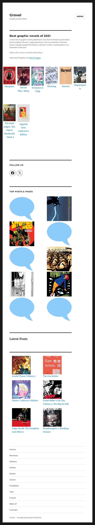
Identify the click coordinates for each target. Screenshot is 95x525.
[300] (59, 259)
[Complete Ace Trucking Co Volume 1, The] (22, 309)
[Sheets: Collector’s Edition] (21, 389)
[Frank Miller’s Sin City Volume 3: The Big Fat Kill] (52, 389)
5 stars (13, 498)
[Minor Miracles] (22, 259)
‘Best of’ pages (35, 58)
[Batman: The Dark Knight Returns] (59, 208)
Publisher (14, 486)
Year (12, 492)
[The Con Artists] (52, 365)
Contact (14, 510)
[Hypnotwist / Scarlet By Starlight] (59, 284)
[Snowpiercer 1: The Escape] (59, 309)
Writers (13, 461)
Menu (80, 16)
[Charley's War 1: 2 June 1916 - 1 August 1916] (22, 208)
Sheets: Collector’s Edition (25, 400)
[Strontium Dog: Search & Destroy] (22, 234)
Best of (13, 504)
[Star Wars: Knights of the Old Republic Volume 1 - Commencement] (59, 234)
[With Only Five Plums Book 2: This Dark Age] (22, 284)
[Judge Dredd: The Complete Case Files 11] (21, 417)
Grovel (15, 15)
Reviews (14, 455)
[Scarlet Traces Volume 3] (21, 365)
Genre (13, 480)
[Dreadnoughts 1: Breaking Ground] (52, 417)
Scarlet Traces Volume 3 (23, 376)
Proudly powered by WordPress (29, 518)
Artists (13, 467)
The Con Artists (50, 376)
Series (12, 473)
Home (13, 449)
